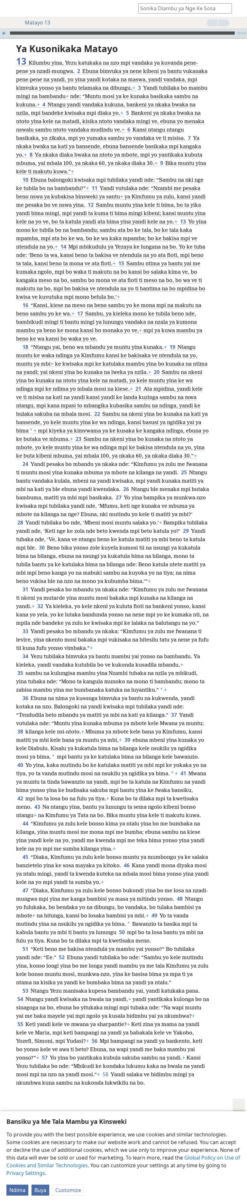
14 (63, 246)
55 (20, 1024)
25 (184, 472)
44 (26, 823)
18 (26, 347)
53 (26, 990)
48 (180, 898)
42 (20, 798)
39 (127, 739)
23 (79, 438)
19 (172, 347)
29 (186, 530)
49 (154, 915)
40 (20, 765)
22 (97, 413)
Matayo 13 (37, 22)
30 (42, 547)
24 (26, 464)
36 (26, 698)
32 (40, 606)
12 (91, 204)
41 (183, 773)
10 (26, 179)
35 (20, 673)
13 (183, 221)
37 (174, 714)
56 (95, 1040)
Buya (40, 1190)
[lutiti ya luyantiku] (9, 8)
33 (26, 631)
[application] (123, 33)
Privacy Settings (25, 1173)
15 (121, 263)
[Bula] (4, 33)
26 (126, 489)
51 (26, 948)
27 (119, 497)
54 (20, 999)
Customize (68, 1190)
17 (80, 313)
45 (26, 857)
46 (127, 865)
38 (20, 731)
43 (37, 806)
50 (122, 932)
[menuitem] (9, 8)
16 (26, 305)
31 (26, 589)
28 (20, 522)
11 (95, 188)
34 (26, 656)
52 (62, 957)
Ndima (17, 1190)
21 (138, 388)
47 (26, 890)
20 (157, 372)
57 (45, 1057)
